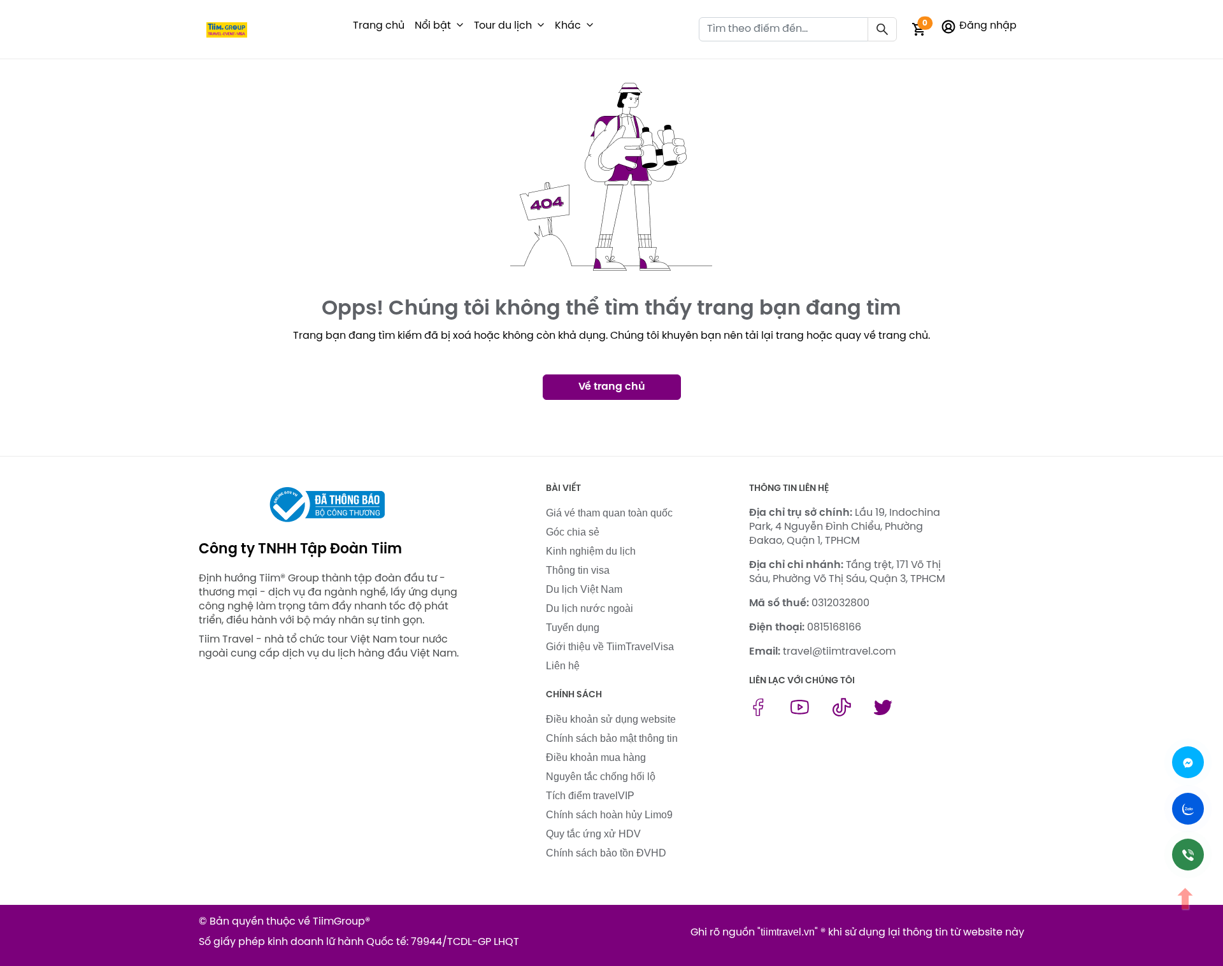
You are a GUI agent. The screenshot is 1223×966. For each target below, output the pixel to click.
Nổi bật (433, 25)
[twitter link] (883, 712)
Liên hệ (563, 665)
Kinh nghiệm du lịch (591, 551)
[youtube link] (799, 712)
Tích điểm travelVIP (590, 795)
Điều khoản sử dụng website (611, 719)
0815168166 (834, 627)
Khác (568, 25)
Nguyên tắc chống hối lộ (600, 776)
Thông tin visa (578, 570)
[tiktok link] (842, 712)
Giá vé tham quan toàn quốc (609, 513)
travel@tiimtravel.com (839, 651)
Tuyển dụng (572, 627)
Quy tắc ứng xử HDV (593, 833)
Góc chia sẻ (572, 532)
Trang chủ (378, 25)
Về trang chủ (611, 386)
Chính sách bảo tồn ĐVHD (606, 853)
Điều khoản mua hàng (596, 757)
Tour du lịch (503, 25)
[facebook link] (758, 712)
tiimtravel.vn (788, 932)
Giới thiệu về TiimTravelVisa (610, 646)
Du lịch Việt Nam (584, 589)
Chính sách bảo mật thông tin (612, 738)
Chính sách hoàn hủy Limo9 (609, 814)
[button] (460, 26)
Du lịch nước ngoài (589, 608)
